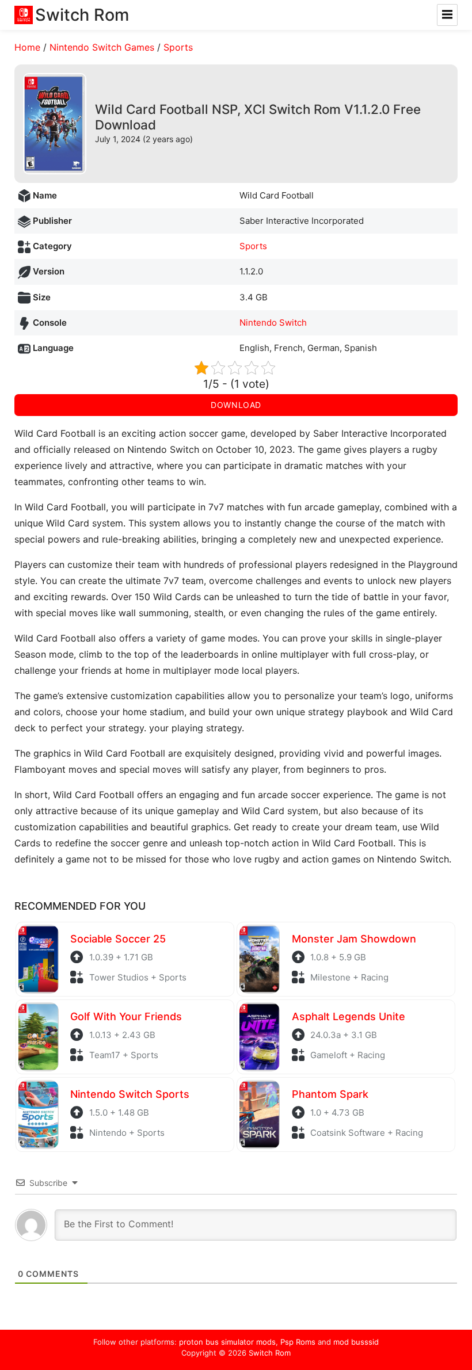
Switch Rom (270, 1352)
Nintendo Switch (273, 322)
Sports (178, 47)
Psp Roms (297, 1341)
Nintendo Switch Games (102, 47)
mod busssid (356, 1341)
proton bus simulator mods (227, 1341)
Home (27, 47)
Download (236, 405)
